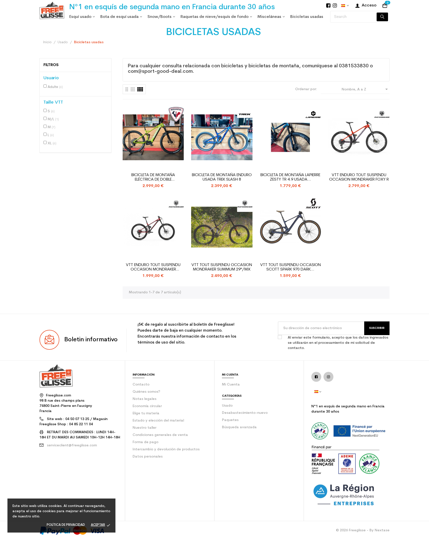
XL (52, 143)
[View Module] (140, 89)
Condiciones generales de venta (160, 435)
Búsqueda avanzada (239, 427)
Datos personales (148, 457)
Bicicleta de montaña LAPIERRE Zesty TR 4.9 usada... (290, 177)
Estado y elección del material (158, 421)
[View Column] (133, 89)
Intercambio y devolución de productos (166, 449)
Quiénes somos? (146, 392)
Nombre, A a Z (366, 89)
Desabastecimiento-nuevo (245, 413)
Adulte (55, 87)
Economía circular (147, 406)
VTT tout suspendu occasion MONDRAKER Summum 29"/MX (221, 267)
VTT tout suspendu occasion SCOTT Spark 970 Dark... (290, 267)
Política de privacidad (66, 525)
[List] (126, 89)
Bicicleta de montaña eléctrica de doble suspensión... (153, 177)
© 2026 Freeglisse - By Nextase (363, 530)
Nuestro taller (144, 428)
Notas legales (144, 399)
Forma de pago (145, 442)
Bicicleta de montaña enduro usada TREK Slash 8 (222, 177)
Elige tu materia (146, 413)
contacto (141, 384)
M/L (53, 119)
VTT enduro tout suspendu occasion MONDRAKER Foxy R (359, 177)
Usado (227, 406)
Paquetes (230, 420)
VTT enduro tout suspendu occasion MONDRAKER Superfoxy (153, 267)
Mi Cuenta (231, 384)
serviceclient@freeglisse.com (72, 445)
